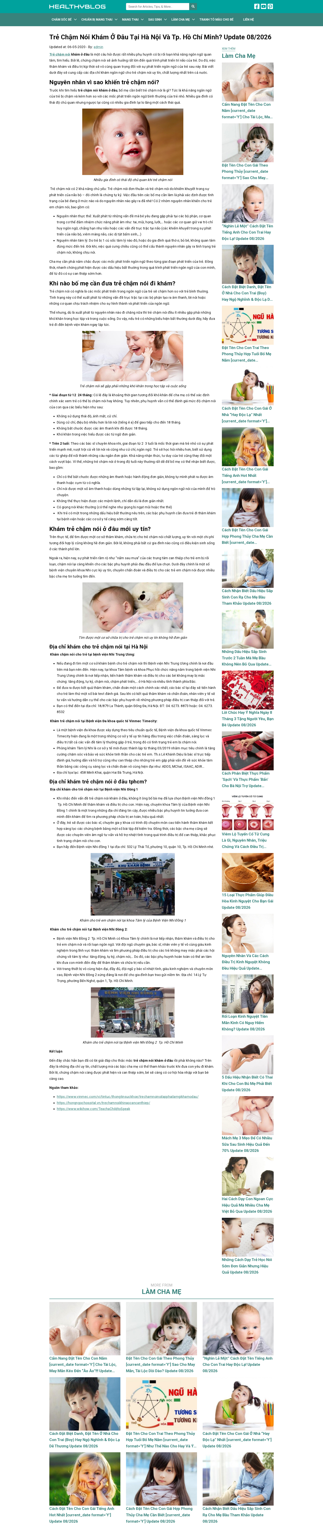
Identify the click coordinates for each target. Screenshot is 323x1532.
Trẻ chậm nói (59, 54)
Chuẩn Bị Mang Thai (96, 19)
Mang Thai (130, 19)
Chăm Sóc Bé (62, 19)
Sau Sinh (155, 19)
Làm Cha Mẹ (180, 19)
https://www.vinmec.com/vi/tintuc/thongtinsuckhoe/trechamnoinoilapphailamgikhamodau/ (128, 1097)
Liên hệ (248, 19)
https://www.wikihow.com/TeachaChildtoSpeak (93, 1109)
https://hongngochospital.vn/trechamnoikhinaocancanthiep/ (103, 1103)
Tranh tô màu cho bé (216, 19)
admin (98, 47)
